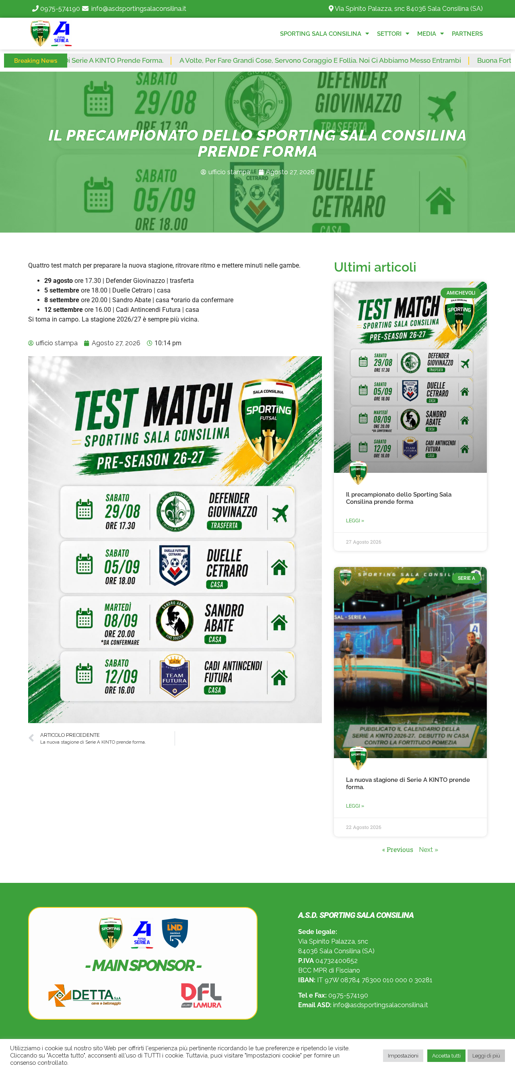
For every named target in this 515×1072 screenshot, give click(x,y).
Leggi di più (486, 1056)
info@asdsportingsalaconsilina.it (138, 8)
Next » (428, 849)
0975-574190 (60, 8)
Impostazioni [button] (403, 1056)
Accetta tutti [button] (446, 1056)
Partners (467, 33)
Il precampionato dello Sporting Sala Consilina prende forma (398, 498)
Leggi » (355, 521)
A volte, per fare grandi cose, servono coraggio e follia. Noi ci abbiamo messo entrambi (278, 60)
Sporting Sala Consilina (320, 33)
